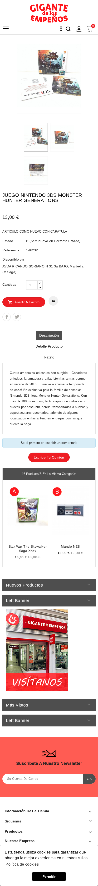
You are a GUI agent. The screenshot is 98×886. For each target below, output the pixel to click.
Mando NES (70, 546)
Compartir (6, 317)
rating (49, 357)
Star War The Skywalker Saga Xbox (28, 549)
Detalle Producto (49, 346)
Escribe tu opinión (49, 457)
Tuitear (17, 317)
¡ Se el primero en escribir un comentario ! (49, 443)
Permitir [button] (49, 876)
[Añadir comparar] (53, 301)
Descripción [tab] (49, 335)
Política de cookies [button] (22, 864)
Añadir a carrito (24, 302)
